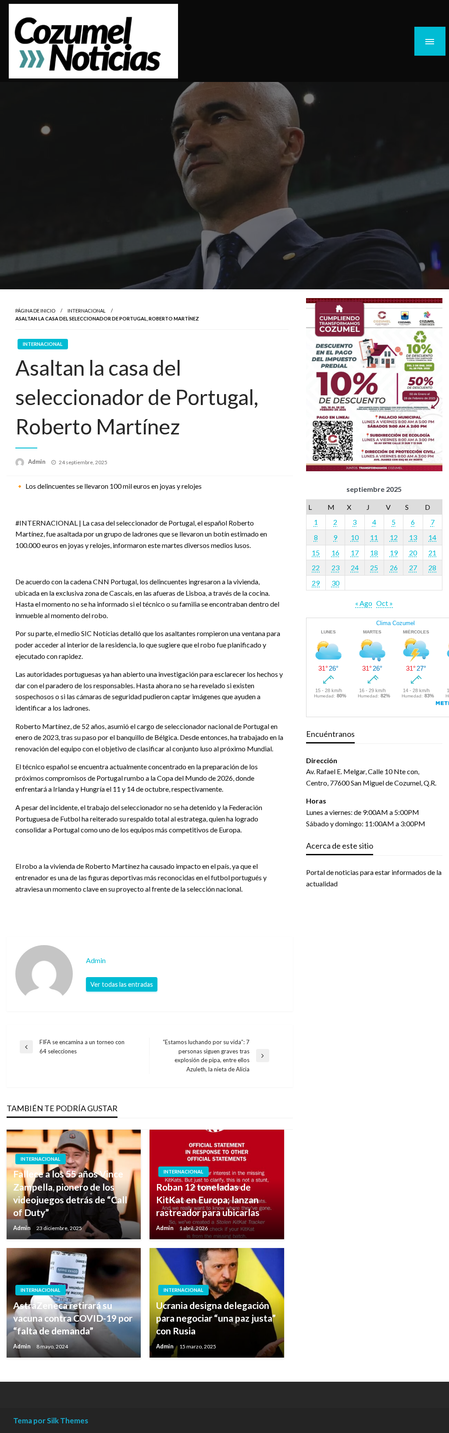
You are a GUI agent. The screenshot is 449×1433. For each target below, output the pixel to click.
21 (432, 552)
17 (355, 552)
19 (394, 552)
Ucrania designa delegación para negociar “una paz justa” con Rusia (216, 1318)
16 (335, 552)
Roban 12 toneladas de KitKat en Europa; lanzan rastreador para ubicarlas (208, 1199)
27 (413, 567)
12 (394, 537)
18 (374, 552)
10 (355, 537)
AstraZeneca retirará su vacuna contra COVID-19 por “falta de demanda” (72, 1318)
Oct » (384, 603)
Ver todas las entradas (121, 984)
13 (413, 537)
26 (394, 567)
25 (374, 567)
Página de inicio (35, 310)
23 (335, 567)
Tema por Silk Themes (50, 1420)
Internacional (87, 310)
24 (355, 567)
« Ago (363, 603)
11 (374, 537)
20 (413, 552)
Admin (37, 461)
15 (316, 552)
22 (316, 567)
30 (335, 583)
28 (432, 567)
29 (316, 583)
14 (432, 537)
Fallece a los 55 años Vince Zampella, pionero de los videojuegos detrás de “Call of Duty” (70, 1193)
